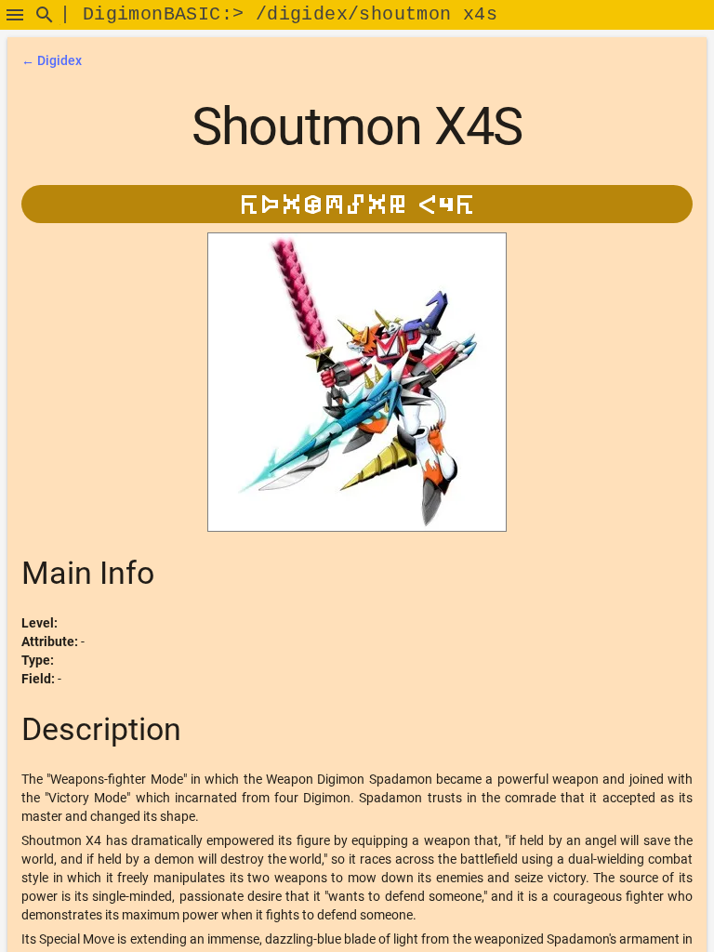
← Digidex (51, 60)
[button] (15, 15)
